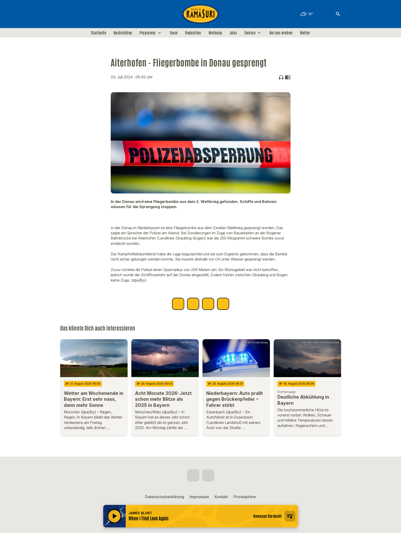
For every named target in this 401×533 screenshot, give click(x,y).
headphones (281, 77)
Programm (147, 33)
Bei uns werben (281, 33)
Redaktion (193, 33)
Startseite (98, 33)
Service (249, 33)
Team (174, 33)
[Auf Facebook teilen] (178, 303)
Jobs (233, 33)
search (338, 14)
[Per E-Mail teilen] (223, 303)
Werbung (215, 33)
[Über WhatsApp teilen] (208, 303)
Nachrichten (123, 33)
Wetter (305, 33)
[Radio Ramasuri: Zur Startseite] (200, 14)
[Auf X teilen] (193, 303)
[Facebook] (65, 14)
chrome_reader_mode (288, 77)
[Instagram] (74, 14)
